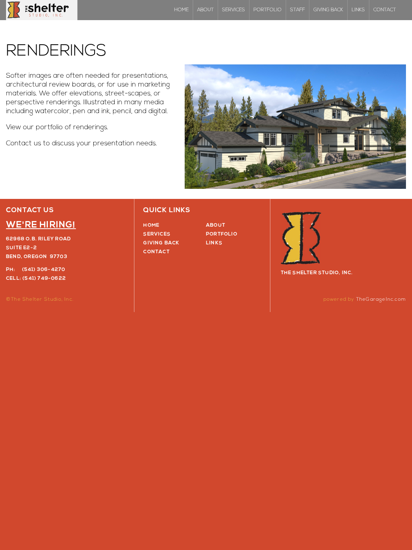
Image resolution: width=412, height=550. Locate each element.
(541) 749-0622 (44, 278)
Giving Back (328, 10)
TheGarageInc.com (381, 299)
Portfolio (267, 10)
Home (181, 10)
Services (233, 10)
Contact (384, 10)
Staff (297, 10)
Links (358, 10)
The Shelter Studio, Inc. (42, 10)
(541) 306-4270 (44, 269)
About (205, 10)
